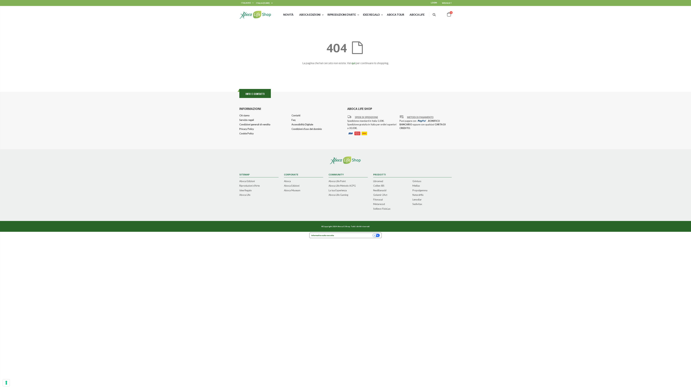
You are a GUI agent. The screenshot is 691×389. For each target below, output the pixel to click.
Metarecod (379, 204)
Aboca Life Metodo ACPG (342, 186)
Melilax (416, 186)
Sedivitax (417, 204)
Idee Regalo (245, 190)
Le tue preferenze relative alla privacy (354, 235)
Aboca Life (244, 195)
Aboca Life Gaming (338, 195)
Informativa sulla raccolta (322, 235)
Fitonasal (378, 199)
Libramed (378, 181)
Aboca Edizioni (247, 181)
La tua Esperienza (338, 190)
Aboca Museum (292, 190)
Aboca (287, 181)
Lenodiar (417, 199)
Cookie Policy (246, 133)
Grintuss (416, 181)
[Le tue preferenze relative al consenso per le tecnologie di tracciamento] (6, 382)
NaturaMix (418, 195)
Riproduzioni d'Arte (249, 186)
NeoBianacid (379, 190)
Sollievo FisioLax (381, 209)
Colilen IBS (378, 186)
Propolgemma (419, 190)
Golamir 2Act (380, 195)
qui (353, 63)
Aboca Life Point (337, 181)
